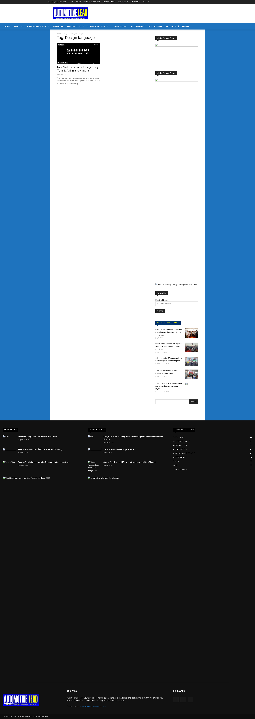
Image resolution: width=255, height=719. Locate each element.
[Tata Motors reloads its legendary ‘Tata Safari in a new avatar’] (78, 53)
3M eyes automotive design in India (118, 449)
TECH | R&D (178, 437)
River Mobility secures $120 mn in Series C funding (40, 449)
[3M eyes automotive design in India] (94, 452)
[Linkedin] (201, 2)
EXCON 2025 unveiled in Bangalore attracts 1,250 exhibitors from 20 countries (168, 346)
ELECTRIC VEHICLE (109, 2)
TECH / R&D (58, 26)
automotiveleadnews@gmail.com (91, 706)
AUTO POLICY (135, 2)
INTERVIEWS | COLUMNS (177, 26)
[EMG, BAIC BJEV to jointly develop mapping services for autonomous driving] (94, 440)
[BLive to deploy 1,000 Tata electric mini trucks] (9, 440)
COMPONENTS (120, 26)
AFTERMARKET (138, 26)
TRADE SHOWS (180, 469)
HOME (7, 26)
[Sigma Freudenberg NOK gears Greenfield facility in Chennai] (94, 466)
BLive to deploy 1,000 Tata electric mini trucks (37, 437)
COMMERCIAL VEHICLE (98, 26)
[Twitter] (205, 2)
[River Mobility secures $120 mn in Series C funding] (9, 452)
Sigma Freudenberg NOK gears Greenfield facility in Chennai (129, 462)
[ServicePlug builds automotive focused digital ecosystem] (9, 465)
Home (59, 33)
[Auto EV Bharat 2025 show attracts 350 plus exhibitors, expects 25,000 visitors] (191, 387)
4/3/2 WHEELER (123, 2)
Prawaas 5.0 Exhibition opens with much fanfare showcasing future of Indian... (168, 332)
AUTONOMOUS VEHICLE (91, 2)
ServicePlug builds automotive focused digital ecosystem (43, 462)
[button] (252, 26)
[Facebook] (196, 2)
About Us (146, 2)
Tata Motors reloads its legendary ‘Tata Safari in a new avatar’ (77, 69)
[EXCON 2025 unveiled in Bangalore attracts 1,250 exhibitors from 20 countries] (191, 347)
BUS (72, 2)
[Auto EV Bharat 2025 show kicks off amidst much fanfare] (191, 374)
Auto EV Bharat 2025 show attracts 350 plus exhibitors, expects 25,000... (168, 386)
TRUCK (78, 2)
